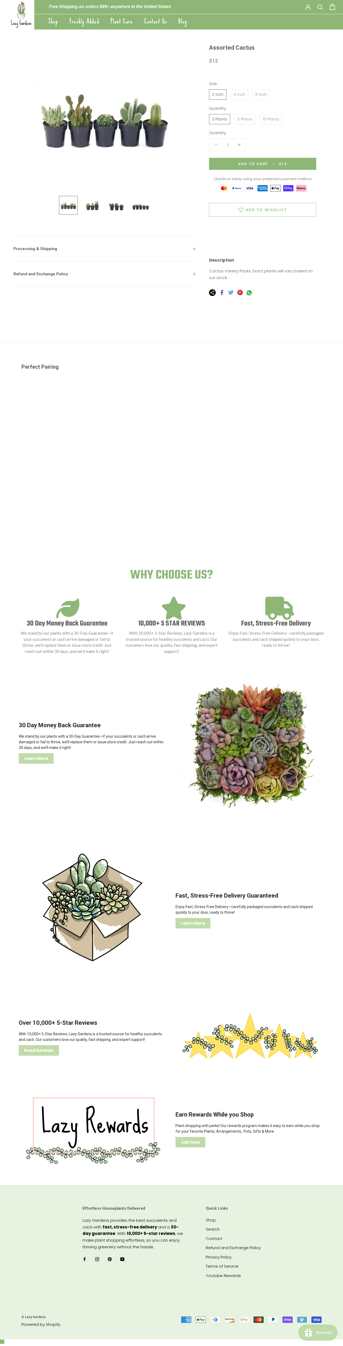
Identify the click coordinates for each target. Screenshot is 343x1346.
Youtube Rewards (223, 1275)
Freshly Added (84, 21)
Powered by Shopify (40, 1324)
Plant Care (122, 21)
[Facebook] (222, 292)
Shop (53, 21)
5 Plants (245, 119)
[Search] (320, 7)
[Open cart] (332, 7)
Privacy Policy (219, 1257)
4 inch (239, 94)
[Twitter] (231, 292)
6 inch (261, 94)
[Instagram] (97, 1259)
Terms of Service (222, 1266)
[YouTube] (122, 1259)
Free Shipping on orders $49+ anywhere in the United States (110, 6)
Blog (182, 21)
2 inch (217, 94)
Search (213, 1229)
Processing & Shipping (35, 248)
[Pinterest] (240, 292)
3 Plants (219, 119)
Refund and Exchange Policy (40, 274)
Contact (214, 1238)
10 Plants (271, 119)
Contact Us (155, 21)
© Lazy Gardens (33, 1317)
